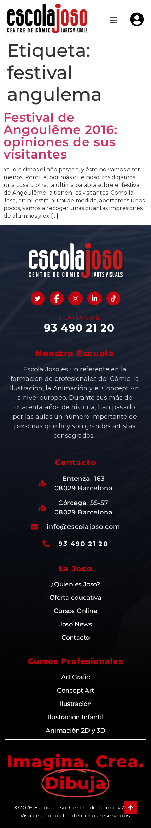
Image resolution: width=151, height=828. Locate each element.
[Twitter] (38, 298)
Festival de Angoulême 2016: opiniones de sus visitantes (61, 136)
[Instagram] (75, 298)
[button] (113, 20)
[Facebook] (57, 298)
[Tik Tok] (113, 298)
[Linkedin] (94, 298)
